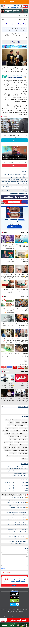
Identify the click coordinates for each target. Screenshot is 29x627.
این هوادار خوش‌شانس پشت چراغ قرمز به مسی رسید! (16, 517)
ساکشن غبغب (24, 422)
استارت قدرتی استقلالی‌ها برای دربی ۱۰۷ (19, 497)
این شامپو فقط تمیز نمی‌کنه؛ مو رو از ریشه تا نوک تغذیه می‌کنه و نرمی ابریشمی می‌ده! (14, 187)
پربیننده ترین (10, 495)
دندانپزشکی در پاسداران (22, 447)
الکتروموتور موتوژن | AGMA (12, 456)
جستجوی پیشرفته (16, 613)
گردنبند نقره (11, 422)
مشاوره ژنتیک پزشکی (8, 442)
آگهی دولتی (7, 611)
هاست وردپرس (7, 447)
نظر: (27, 556)
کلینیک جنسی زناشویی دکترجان (20, 442)
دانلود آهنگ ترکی (7, 450)
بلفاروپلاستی (8, 419)
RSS (10, 613)
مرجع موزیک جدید (23, 428)
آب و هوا (10, 485)
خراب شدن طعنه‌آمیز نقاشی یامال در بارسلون (17, 471)
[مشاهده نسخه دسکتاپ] (2, 2)
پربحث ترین (3, 495)
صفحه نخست (25, 609)
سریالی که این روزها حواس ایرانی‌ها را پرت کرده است (16, 515)
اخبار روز (19, 609)
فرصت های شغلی (22, 611)
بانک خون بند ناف (13, 453)
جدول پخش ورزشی (8, 491)
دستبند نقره (17, 422)
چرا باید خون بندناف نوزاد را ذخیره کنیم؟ (19, 177)
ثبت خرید (14, 140)
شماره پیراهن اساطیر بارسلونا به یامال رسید (17, 475)
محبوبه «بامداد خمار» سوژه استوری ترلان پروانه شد (17, 519)
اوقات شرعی (23, 491)
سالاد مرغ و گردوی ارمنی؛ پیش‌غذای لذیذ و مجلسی (17, 531)
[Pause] (3, 132)
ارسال (3, 568)
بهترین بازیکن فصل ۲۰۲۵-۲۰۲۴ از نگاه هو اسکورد (16, 468)
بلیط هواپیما (14, 419)
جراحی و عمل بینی (23, 456)
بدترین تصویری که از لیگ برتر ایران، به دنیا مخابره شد (16, 536)
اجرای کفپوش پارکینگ (22, 453)
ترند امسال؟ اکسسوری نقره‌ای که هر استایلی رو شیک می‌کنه (15, 183)
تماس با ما (4, 609)
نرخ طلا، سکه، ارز (8, 482)
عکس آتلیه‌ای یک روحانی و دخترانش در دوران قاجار (16, 502)
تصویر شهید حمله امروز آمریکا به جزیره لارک (18, 539)
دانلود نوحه (14, 447)
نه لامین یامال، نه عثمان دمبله (20, 473)
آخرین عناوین (24, 495)
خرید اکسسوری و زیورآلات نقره (21, 425)
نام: (27, 551)
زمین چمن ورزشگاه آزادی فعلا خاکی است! (18, 543)
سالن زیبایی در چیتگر (13, 445)
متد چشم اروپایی (14, 433)
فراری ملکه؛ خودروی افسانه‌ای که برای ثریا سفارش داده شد (15, 534)
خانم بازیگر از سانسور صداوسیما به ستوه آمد (18, 527)
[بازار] (14, 601)
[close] (1, 617)
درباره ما (9, 609)
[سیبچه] (14, 594)
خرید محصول (14, 166)
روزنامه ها (24, 482)
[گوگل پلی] (14, 597)
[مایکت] (14, 604)
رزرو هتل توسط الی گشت (15, 431)
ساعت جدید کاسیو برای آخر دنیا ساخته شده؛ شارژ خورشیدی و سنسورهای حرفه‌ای (15, 175)
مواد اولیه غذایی (5, 431)
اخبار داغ (17, 495)
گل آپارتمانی (7, 433)
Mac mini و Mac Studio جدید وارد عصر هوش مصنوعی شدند (14, 181)
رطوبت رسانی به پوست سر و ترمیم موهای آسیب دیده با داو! (15, 185)
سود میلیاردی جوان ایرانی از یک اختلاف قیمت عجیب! (16, 529)
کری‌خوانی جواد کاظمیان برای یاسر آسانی (18, 507)
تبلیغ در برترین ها (14, 611)
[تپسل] (2, 117)
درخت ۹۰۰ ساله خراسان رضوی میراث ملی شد (18, 510)
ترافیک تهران (23, 488)
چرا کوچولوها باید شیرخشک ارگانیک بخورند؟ (18, 193)
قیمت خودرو (23, 485)
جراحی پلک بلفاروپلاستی (14, 436)
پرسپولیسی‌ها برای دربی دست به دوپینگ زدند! (18, 541)
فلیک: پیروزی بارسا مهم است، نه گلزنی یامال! (17, 466)
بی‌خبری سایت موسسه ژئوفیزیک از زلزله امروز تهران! (17, 505)
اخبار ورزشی (14, 609)
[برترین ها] (12, 2)
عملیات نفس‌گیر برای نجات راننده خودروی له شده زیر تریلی (15, 512)
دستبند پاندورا (10, 425)
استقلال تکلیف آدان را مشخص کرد (20, 522)
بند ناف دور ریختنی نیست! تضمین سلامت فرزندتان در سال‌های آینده (14, 190)
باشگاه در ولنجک (24, 436)
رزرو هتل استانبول (23, 433)
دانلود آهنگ (24, 431)
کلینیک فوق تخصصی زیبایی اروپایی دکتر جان (18, 439)
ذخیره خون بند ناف (23, 445)
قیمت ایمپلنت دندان (23, 419)
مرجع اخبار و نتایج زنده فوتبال (12, 428)
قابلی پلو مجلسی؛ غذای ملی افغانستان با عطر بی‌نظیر (16, 524)
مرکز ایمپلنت (24, 459)
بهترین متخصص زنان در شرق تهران (20, 450)
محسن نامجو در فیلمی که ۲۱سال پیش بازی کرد (17, 500)
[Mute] (5, 132)
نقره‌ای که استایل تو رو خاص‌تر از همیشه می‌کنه (17, 179)
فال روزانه (10, 488)
